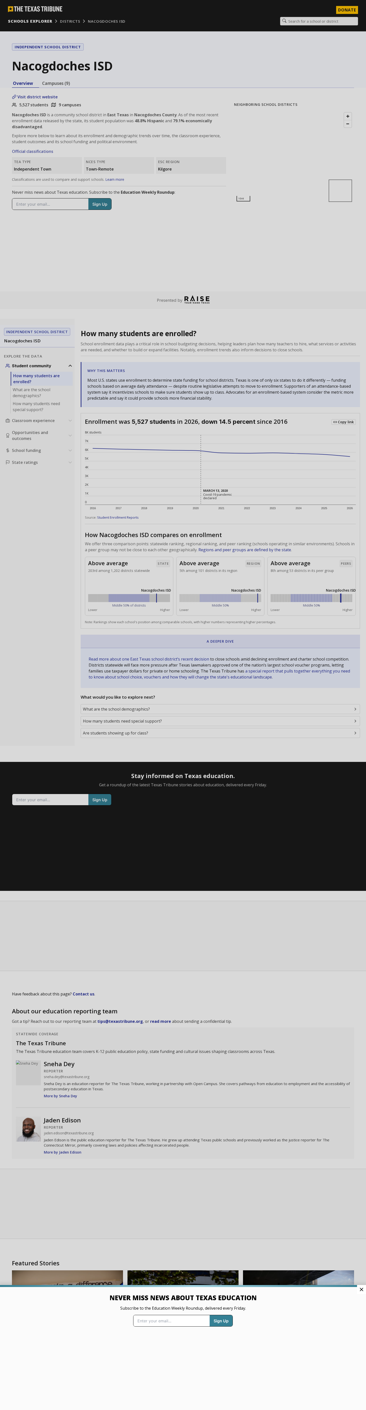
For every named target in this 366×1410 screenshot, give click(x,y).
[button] (183, 705)
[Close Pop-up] (361, 1289)
